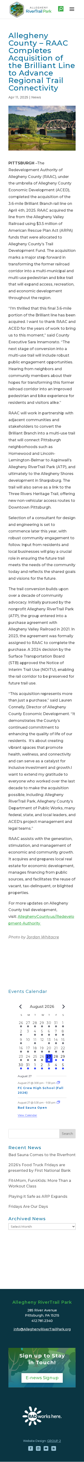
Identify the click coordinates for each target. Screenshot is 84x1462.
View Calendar (27, 1115)
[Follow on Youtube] (46, 1448)
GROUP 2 (54, 1441)
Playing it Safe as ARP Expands (37, 1196)
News (36, 97)
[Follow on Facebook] (30, 1448)
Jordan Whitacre (43, 937)
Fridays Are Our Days (28, 1206)
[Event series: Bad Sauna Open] (58, 1102)
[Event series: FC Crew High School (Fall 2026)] (58, 1083)
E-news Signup (42, 1377)
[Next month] (63, 1007)
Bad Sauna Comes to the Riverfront (42, 1155)
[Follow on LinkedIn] (53, 1448)
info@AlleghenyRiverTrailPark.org (42, 1329)
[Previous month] (20, 1007)
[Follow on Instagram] (38, 1448)
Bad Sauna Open (32, 1107)
